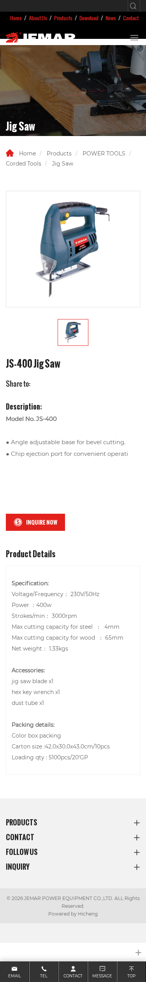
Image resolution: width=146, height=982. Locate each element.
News (111, 18)
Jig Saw (62, 163)
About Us (38, 18)
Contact (131, 18)
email (14, 976)
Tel (43, 976)
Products (63, 18)
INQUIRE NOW (41, 522)
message (102, 976)
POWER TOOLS (104, 153)
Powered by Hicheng (73, 913)
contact (73, 976)
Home (16, 18)
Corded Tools (23, 163)
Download (89, 18)
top (131, 976)
